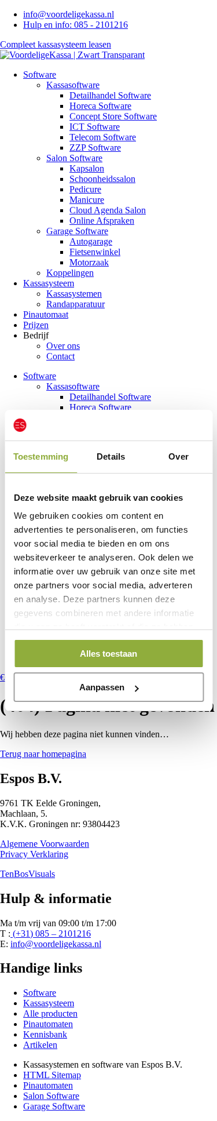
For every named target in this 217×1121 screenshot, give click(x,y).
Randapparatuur (75, 304)
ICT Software (94, 127)
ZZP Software (95, 147)
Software (39, 74)
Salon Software (74, 158)
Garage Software (77, 231)
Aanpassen (101, 687)
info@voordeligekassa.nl (55, 944)
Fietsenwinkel (94, 252)
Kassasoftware (73, 85)
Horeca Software (100, 106)
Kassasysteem (48, 283)
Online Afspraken (101, 220)
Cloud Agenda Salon (107, 210)
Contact (60, 356)
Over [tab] (178, 456)
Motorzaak (89, 262)
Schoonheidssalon (102, 179)
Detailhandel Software (110, 95)
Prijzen (36, 325)
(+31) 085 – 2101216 (50, 933)
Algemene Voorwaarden (44, 844)
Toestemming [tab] (40, 456)
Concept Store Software (113, 116)
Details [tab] (111, 456)
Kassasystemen (74, 294)
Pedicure (85, 189)
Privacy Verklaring (34, 854)
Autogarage (90, 241)
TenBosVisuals (27, 874)
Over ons (63, 346)
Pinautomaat (45, 314)
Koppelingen (70, 273)
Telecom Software (102, 137)
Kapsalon (86, 168)
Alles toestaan (108, 653)
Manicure (86, 200)
